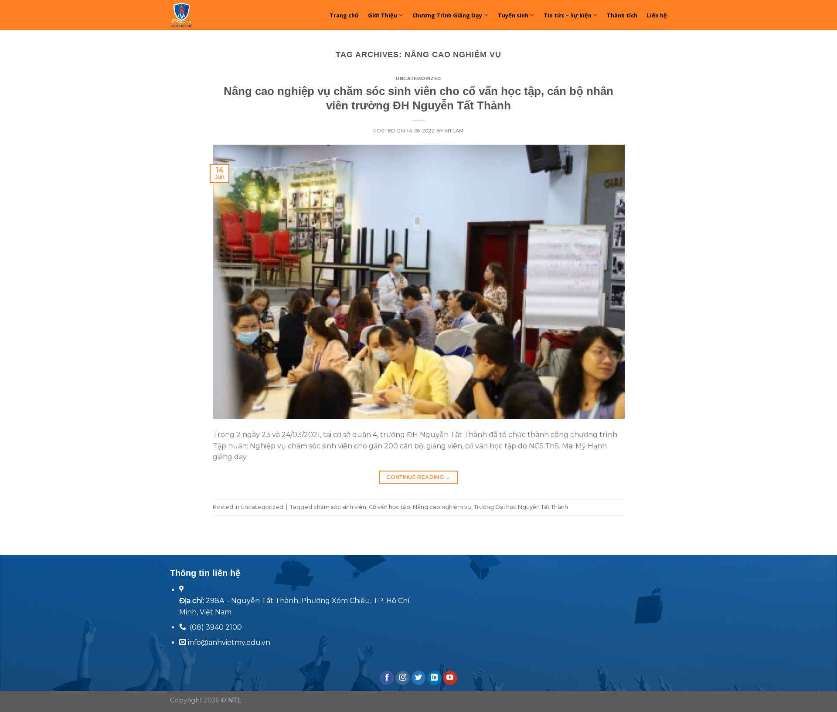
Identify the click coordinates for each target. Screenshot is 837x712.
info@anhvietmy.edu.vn (228, 642)
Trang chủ (344, 15)
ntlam (454, 131)
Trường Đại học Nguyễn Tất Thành (521, 507)
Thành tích (622, 15)
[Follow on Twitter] (419, 678)
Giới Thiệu (382, 15)
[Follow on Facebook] (387, 678)
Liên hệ (657, 15)
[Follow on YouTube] (450, 678)
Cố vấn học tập (389, 507)
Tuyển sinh (513, 15)
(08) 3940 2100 (216, 627)
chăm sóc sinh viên (339, 507)
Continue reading (418, 477)
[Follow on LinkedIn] (434, 678)
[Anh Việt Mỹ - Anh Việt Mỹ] (207, 15)
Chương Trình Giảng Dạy (447, 15)
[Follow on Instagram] (402, 678)
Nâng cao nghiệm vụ (442, 507)
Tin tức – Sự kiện (568, 15)
